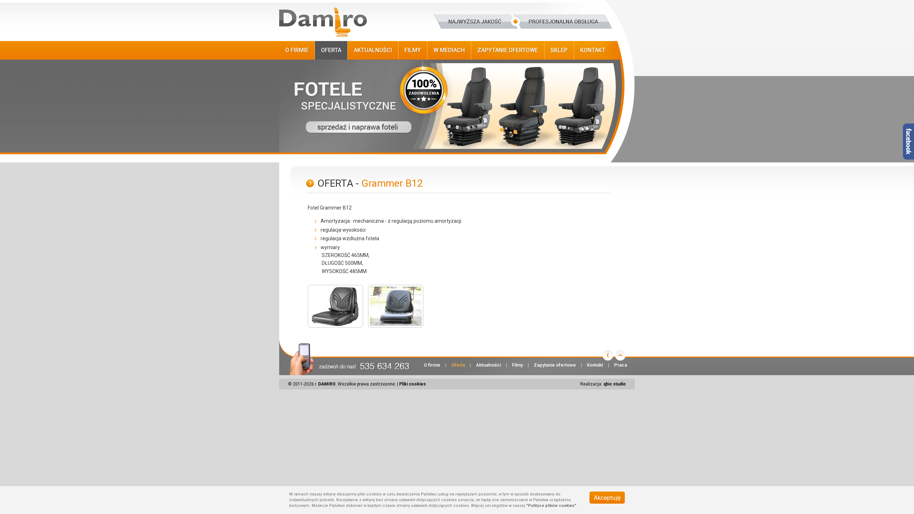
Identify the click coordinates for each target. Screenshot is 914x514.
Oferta (331, 50)
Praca (620, 365)
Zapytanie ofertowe (507, 50)
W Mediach (449, 50)
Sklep (559, 50)
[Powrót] (607, 355)
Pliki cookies (412, 384)
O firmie (296, 50)
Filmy (413, 50)
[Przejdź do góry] (620, 355)
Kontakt (593, 50)
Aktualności (373, 50)
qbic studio (614, 384)
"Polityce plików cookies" (551, 505)
